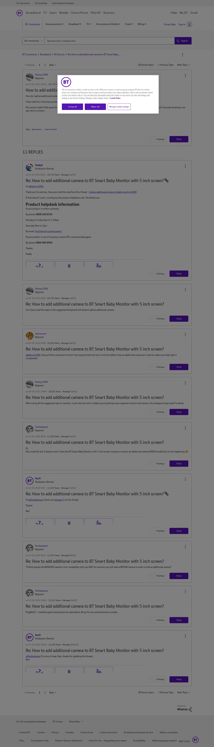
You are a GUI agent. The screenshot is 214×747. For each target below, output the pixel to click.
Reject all (95, 107)
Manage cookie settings (119, 107)
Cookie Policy (115, 98)
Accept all (72, 107)
